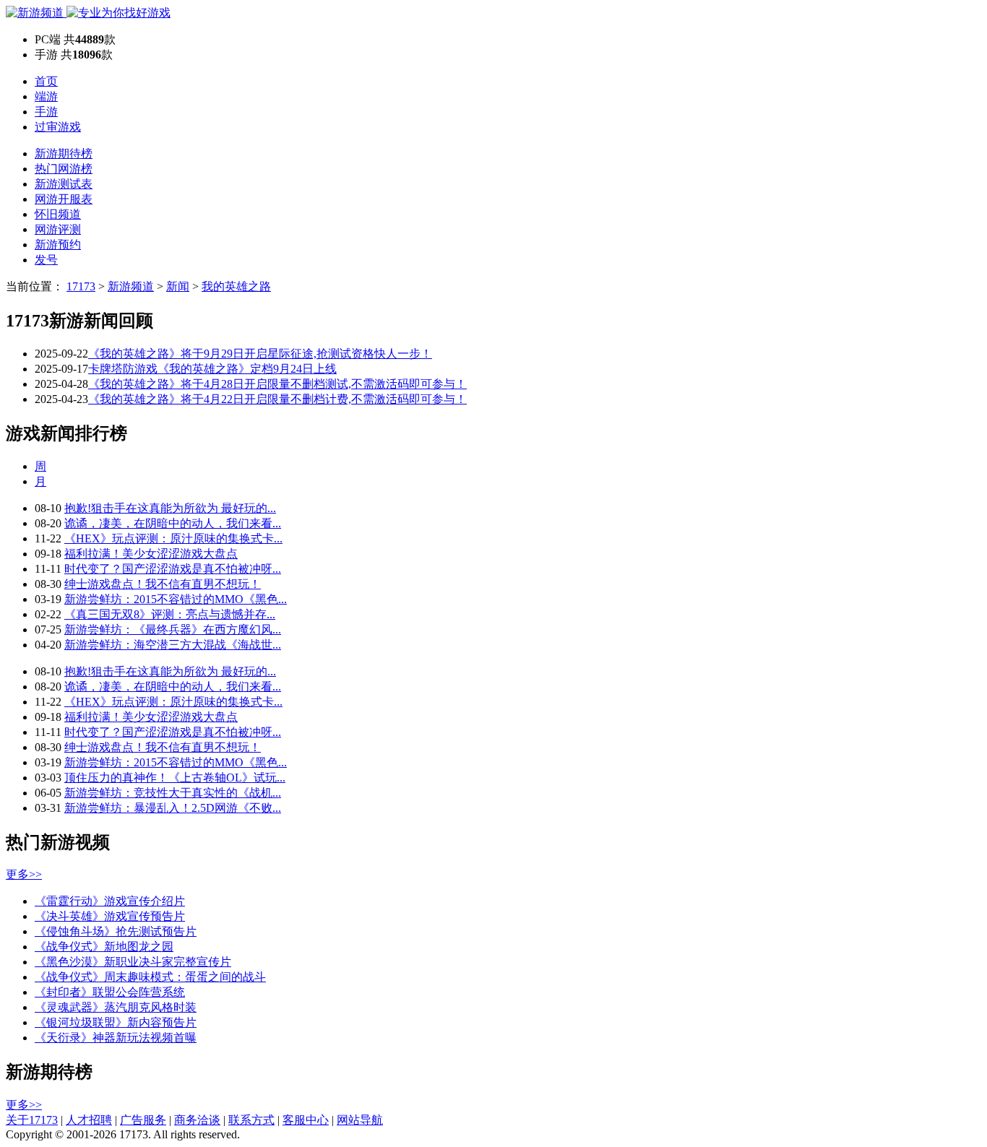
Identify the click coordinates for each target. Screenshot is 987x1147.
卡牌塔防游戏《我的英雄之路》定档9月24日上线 (212, 369)
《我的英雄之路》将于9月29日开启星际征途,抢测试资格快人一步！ (260, 353)
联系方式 (251, 1120)
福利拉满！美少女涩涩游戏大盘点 (151, 553)
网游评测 (58, 229)
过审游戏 (58, 127)
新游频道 (131, 286)
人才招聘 (89, 1120)
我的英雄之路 (236, 286)
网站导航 (360, 1120)
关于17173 (32, 1120)
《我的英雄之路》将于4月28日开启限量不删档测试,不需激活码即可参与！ (277, 384)
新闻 (177, 286)
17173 (80, 286)
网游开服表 (63, 199)
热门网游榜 (63, 169)
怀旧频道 (58, 214)
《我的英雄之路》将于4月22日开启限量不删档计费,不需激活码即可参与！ (277, 399)
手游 (46, 111)
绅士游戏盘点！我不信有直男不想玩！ (162, 584)
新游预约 (58, 244)
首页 (46, 81)
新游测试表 (63, 184)
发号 (46, 260)
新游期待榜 (63, 153)
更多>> (24, 874)
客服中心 (306, 1120)
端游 (46, 96)
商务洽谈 (197, 1120)
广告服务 (143, 1120)
